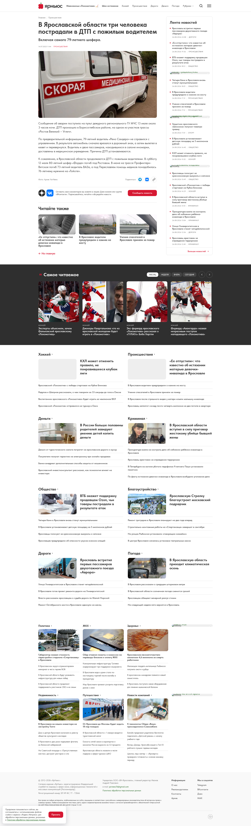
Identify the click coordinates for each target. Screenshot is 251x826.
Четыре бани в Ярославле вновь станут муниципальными (188, 81)
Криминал (193, 206)
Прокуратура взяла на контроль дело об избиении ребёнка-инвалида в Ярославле (189, 214)
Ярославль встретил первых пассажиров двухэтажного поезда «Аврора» (189, 31)
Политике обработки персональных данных (26, 820)
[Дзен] (41, 193)
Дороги (154, 6)
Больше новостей (197, 251)
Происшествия (139, 6)
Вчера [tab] (177, 274)
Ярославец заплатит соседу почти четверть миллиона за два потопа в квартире (169, 405)
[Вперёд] (209, 274)
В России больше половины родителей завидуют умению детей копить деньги (101, 431)
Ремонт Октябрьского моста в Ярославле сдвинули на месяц (69, 604)
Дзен (199, 793)
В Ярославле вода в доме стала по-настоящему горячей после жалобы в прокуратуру (99, 675)
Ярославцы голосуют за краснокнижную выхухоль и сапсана (191, 174)
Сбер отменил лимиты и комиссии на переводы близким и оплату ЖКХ (102, 656)
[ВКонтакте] (49, 193)
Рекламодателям (179, 789)
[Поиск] (201, 5)
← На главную (46, 253)
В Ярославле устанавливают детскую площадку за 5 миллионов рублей (190, 141)
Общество (193, 66)
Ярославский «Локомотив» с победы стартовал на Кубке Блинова (191, 186)
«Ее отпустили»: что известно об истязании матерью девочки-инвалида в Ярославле (189, 45)
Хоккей (125, 6)
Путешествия (91, 695)
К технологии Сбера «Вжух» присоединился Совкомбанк (142, 725)
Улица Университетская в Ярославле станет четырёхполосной (191, 227)
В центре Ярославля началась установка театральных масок (159, 540)
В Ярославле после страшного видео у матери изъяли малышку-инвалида (166, 399)
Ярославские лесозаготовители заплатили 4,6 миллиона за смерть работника (145, 657)
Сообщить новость (142, 193)
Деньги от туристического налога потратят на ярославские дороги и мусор (77, 449)
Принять (55, 814)
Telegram (201, 785)
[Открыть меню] (209, 5)
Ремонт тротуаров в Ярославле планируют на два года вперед (160, 520)
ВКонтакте (202, 789)
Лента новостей (183, 22)
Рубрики (187, 6)
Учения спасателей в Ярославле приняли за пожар (188, 105)
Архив (174, 798)
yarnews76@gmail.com (119, 787)
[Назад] (202, 274)
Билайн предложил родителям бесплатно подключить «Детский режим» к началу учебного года (145, 736)
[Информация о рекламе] (208, 73)
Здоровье (133, 625)
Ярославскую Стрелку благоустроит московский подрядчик (190, 500)
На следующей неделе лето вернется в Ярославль (153, 604)
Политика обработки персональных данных (122, 790)
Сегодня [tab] (189, 274)
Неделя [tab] (165, 274)
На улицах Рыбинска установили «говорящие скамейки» (157, 533)
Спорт (191, 133)
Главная (41, 17)
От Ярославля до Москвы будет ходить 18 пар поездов (103, 725)
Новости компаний (138, 695)
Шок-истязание (110, 6)
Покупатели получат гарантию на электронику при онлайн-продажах (74, 456)
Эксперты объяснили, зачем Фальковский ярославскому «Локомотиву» (55, 331)
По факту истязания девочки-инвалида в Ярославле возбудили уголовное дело (169, 476)
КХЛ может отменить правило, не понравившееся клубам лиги (189, 154)
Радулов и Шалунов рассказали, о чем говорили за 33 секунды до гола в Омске (79, 392)
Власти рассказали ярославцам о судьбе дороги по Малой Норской (73, 598)
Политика (44, 625)
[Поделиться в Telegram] (140, 179)
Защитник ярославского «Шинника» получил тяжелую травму (187, 127)
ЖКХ (86, 625)
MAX (199, 798)
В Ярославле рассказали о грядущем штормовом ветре (156, 584)
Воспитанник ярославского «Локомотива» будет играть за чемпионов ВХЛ (77, 399)
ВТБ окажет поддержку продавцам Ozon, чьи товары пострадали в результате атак (189, 60)
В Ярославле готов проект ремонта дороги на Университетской (71, 591)
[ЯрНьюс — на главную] (50, 6)
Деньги (165, 6)
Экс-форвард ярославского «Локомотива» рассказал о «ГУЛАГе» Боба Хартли (143, 331)
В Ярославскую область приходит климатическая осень (189, 564)
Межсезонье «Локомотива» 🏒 (82, 6)
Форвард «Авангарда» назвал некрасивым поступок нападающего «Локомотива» (188, 331)
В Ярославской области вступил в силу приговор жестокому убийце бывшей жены (189, 200)
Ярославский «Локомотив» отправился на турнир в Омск (68, 405)
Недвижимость (47, 695)
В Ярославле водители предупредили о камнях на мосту (189, 93)
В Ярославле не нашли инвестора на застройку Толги (57, 725)
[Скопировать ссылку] (154, 179)
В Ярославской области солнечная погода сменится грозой (159, 591)
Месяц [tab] (152, 274)
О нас (174, 785)
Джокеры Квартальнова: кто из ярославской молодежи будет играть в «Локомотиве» (101, 331)
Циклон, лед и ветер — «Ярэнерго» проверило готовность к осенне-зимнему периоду (145, 757)
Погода (175, 6)
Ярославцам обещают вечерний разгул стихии (152, 598)
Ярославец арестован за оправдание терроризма (185, 239)
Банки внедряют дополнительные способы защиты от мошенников (72, 463)
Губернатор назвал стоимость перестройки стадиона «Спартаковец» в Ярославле (58, 657)
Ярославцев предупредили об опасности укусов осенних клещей (71, 540)
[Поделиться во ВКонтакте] (147, 179)
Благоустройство (142, 489)
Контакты (176, 793)
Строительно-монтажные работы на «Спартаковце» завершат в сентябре (166, 527)
